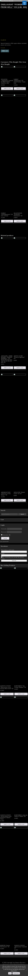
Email (2, 553)
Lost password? (4, 541)
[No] (26, 970)
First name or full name (7, 549)
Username (4, 528)
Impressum (6, 964)
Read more (16, 973)
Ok (10, 973)
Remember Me (6, 535)
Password (3, 532)
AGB (11, 964)
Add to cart (5, 50)
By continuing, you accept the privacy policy (12, 558)
